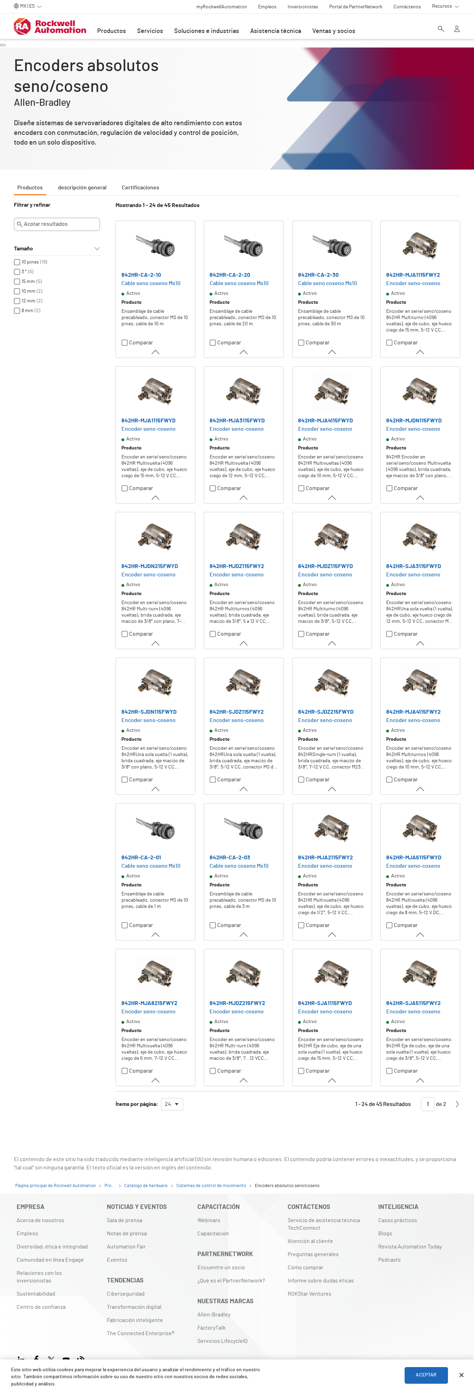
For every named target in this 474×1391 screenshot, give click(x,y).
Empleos (27, 1233)
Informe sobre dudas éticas (321, 1280)
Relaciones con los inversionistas (39, 1276)
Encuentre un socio (221, 1267)
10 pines (30, 262)
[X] (51, 1358)
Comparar (141, 342)
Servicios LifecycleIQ (222, 1341)
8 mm (27, 310)
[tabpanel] (237, 659)
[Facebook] (36, 1358)
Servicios (150, 31)
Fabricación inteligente (135, 1320)
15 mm (28, 281)
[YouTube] (66, 1358)
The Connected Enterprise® (140, 1333)
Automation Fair (126, 1247)
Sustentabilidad (36, 1294)
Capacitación (213, 1233)
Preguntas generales (313, 1254)
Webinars (208, 1220)
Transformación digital (134, 1307)
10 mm (28, 291)
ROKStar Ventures (309, 1294)
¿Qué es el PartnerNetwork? (231, 1280)
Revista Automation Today (410, 1247)
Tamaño (23, 248)
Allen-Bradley (213, 1314)
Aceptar (426, 1375)
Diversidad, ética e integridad (52, 1247)
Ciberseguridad (126, 1294)
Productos (111, 31)
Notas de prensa (127, 1233)
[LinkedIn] (23, 1358)
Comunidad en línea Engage (50, 1260)
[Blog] (81, 1358)
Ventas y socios (333, 31)
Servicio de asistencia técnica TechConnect (324, 1224)
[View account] (457, 29)
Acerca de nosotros (40, 1220)
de (440, 1104)
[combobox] (172, 1104)
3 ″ (24, 271)
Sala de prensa (124, 1220)
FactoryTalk (211, 1328)
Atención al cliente (310, 1241)
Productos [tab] (30, 187)
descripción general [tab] (82, 187)
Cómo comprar (305, 1267)
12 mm (28, 301)
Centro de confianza (41, 1307)
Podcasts (389, 1260)
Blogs (385, 1233)
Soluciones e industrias (206, 31)
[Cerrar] (461, 1375)
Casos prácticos (397, 1220)
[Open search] (441, 29)
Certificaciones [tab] (140, 187)
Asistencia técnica (275, 31)
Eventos (117, 1260)
